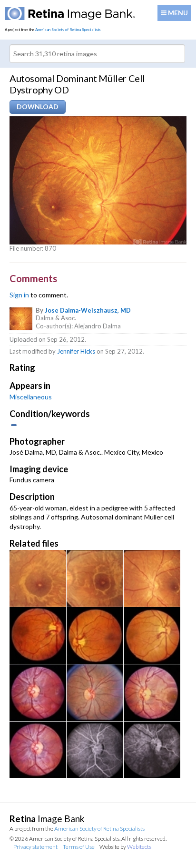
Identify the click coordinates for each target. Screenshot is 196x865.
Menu (177, 13)
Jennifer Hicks (76, 351)
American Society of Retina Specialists (67, 29)
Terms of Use (79, 846)
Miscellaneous (31, 397)
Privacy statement (35, 846)
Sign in (19, 295)
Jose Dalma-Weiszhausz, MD (88, 310)
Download (38, 106)
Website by (125, 846)
